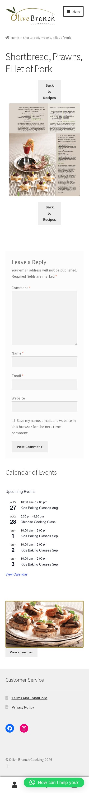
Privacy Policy (23, 707)
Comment (21, 287)
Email (17, 375)
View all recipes (21, 652)
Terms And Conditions (29, 697)
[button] (54, 782)
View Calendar (16, 574)
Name (18, 353)
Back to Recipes (49, 91)
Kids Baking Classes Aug (39, 507)
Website (18, 398)
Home (15, 37)
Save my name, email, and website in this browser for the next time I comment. (44, 426)
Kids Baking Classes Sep (39, 535)
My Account (15, 785)
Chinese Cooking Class (38, 521)
